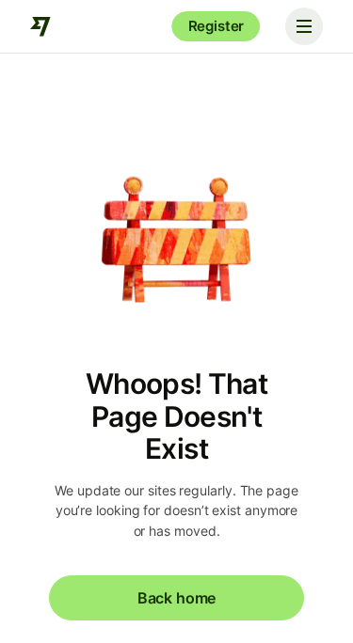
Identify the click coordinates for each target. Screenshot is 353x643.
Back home (176, 597)
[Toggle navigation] (304, 26)
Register (216, 26)
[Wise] (41, 26)
